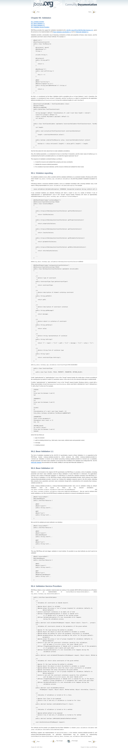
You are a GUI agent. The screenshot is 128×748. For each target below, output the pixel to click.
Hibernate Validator (36, 462)
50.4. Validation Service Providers (40, 27)
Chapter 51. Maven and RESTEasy (89, 744)
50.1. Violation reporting (37, 21)
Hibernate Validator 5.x (82, 32)
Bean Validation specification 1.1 (62, 32)
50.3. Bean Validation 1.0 (38, 25)
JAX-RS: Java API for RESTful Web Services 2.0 (79, 30)
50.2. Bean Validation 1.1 (38, 23)
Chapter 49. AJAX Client (36, 744)
